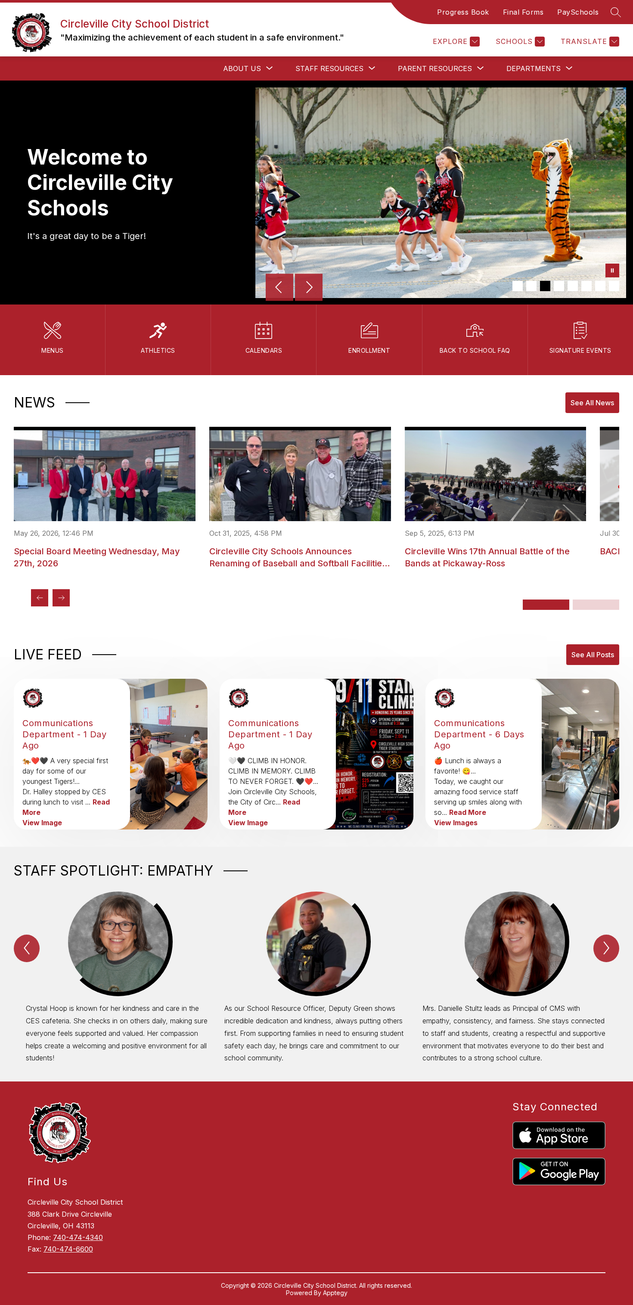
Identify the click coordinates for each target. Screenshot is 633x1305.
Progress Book (463, 12)
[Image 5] (573, 286)
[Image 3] (545, 286)
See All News (592, 402)
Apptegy (335, 1292)
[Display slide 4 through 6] (596, 605)
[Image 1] (517, 286)
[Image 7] (600, 286)
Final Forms (523, 12)
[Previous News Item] (39, 597)
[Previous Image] (279, 288)
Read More (467, 812)
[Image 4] (559, 286)
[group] (118, 978)
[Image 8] (614, 286)
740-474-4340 (78, 1237)
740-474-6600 (68, 1249)
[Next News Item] (61, 597)
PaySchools (578, 12)
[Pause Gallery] (612, 271)
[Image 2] (531, 286)
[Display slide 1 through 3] (546, 605)
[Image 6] (586, 286)
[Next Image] (309, 288)
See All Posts (592, 654)
